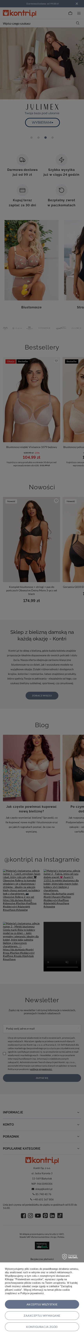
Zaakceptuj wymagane (42, 1315)
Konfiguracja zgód (42, 1326)
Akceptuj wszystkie (42, 1304)
